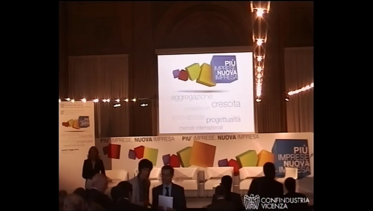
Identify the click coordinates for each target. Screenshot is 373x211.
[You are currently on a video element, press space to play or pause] (186, 105)
